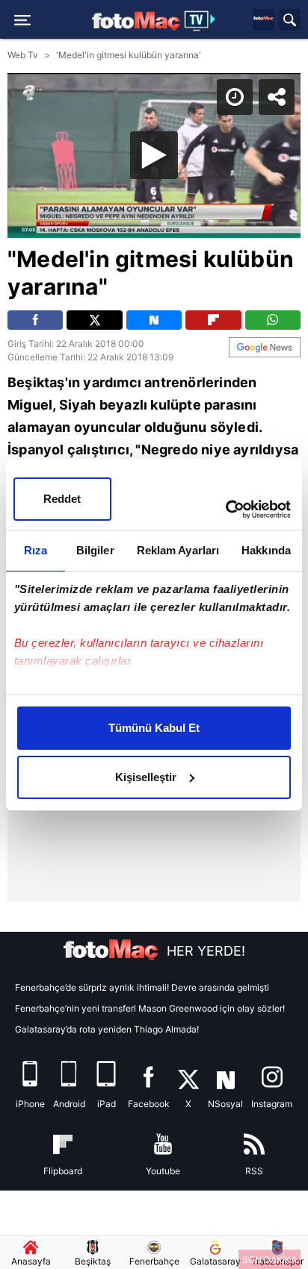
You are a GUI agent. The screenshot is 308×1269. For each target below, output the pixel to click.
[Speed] (242, 24)
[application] (154, 634)
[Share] (284, 24)
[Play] (154, 635)
